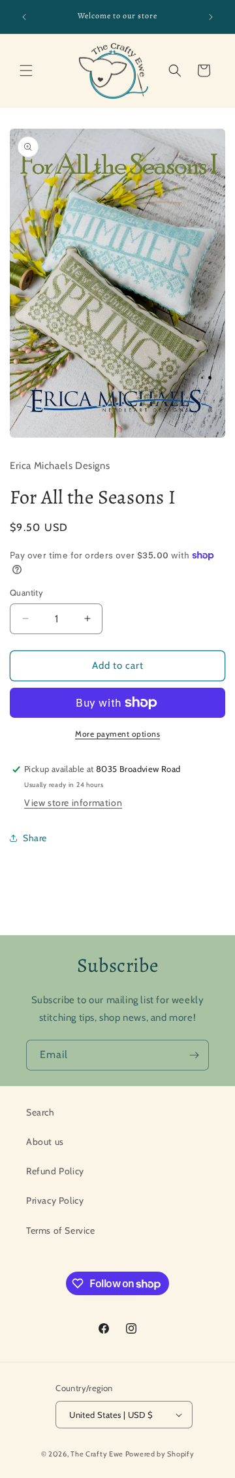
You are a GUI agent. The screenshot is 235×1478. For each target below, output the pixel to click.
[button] (26, 70)
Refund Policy (55, 1171)
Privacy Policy (55, 1200)
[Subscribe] (194, 1055)
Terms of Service (60, 1230)
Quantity (26, 592)
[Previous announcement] (24, 17)
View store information (73, 803)
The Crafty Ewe (96, 1453)
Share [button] (35, 838)
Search (40, 1112)
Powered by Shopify (160, 1453)
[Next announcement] (210, 17)
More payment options (117, 734)
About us (45, 1142)
